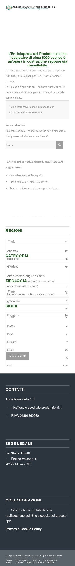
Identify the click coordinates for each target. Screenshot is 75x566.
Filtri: (11, 241)
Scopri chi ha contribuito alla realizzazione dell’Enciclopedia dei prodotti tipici (36, 515)
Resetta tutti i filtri (17, 355)
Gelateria (38, 301)
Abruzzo (37, 251)
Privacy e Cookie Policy (24, 529)
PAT (37, 366)
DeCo (37, 326)
